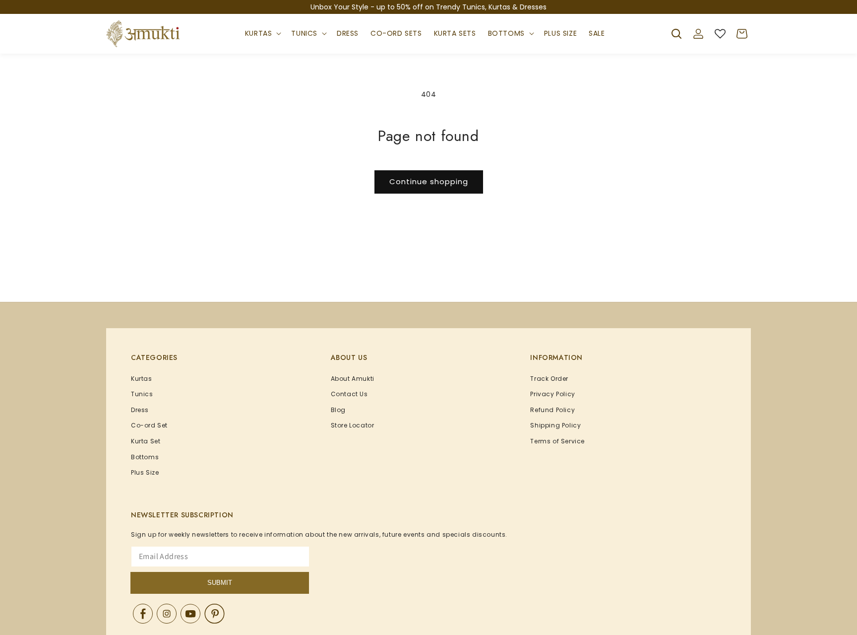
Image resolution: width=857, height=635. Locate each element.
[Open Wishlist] (720, 34)
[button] (262, 34)
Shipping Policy (555, 425)
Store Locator (352, 425)
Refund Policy (552, 410)
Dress (140, 410)
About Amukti (352, 378)
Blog (338, 410)
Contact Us (349, 394)
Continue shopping (428, 181)
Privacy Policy (552, 394)
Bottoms (506, 33)
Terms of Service (557, 441)
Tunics (304, 33)
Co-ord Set (149, 425)
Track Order (549, 378)
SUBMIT (219, 582)
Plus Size (145, 472)
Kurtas (258, 33)
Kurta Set (145, 441)
